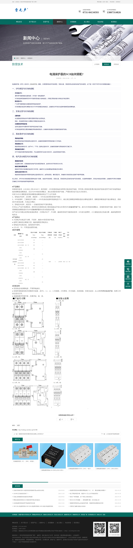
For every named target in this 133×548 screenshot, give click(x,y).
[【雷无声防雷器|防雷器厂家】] (21, 8)
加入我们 (87, 22)
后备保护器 (33, 84)
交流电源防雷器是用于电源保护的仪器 (24, 503)
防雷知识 (116, 64)
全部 (18, 425)
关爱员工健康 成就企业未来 (78, 506)
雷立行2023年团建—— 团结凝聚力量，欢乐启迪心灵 (84, 500)
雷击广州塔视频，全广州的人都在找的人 (81, 496)
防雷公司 (99, 514)
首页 (17, 58)
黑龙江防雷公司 (58, 514)
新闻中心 (60, 22)
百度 (104, 1)
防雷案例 (73, 22)
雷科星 (19, 233)
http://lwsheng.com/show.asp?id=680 (28, 430)
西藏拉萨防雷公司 (37, 514)
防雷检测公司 (92, 514)
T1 (21, 227)
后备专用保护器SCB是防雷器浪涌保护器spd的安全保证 (28, 490)
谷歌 (107, 1)
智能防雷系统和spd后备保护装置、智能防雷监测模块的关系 (86, 503)
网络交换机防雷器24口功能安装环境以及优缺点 (26, 500)
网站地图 (99, 1)
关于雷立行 (32, 22)
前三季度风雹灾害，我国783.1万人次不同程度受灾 (84, 493)
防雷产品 (46, 22)
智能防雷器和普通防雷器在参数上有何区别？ (31, 434)
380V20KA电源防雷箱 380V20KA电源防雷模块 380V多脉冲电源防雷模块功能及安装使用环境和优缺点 (38, 506)
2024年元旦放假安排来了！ (21, 493)
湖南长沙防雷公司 (48, 514)
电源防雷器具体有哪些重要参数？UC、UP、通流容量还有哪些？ (88, 490)
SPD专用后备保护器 (15, 262)
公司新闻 (96, 64)
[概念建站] (69, 535)
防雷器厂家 (84, 514)
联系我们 (118, 1)
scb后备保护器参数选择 (112, 434)
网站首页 (19, 22)
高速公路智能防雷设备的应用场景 (22, 496)
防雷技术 (30, 58)
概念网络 (63, 535)
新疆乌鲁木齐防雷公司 (25, 514)
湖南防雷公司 (76, 514)
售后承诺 (112, 1)
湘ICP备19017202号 (47, 535)
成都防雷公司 (68, 514)
